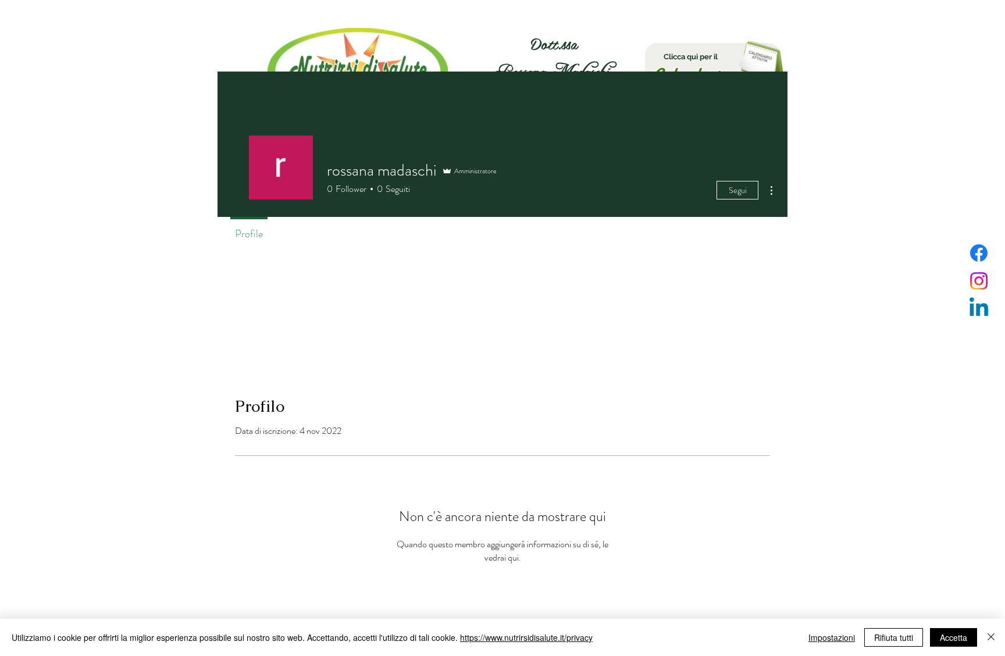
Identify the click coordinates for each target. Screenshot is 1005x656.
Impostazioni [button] (831, 637)
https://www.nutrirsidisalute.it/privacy (526, 637)
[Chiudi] (991, 637)
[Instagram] (978, 281)
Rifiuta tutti (893, 637)
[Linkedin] (978, 308)
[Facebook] (978, 253)
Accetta (953, 637)
